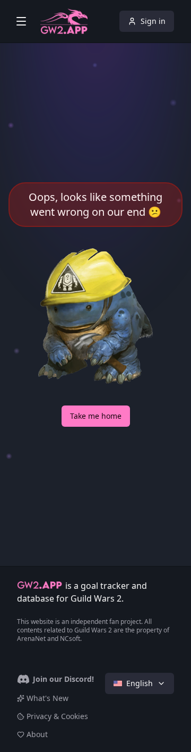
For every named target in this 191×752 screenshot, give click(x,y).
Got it (95, 718)
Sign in (153, 21)
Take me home (95, 416)
